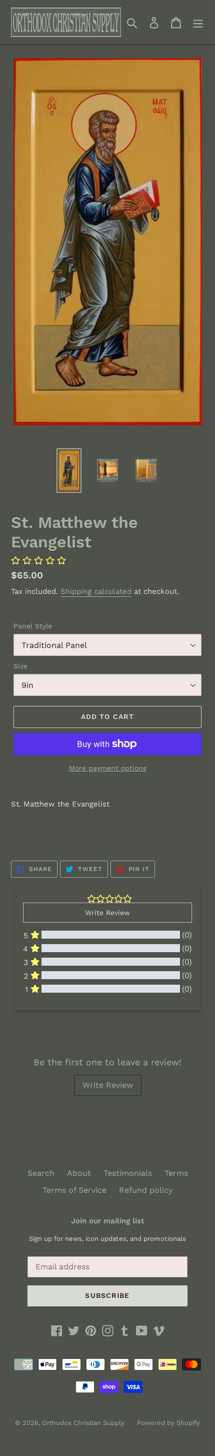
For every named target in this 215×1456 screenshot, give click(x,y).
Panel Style (33, 626)
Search (41, 1173)
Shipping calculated (96, 591)
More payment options (107, 768)
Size (21, 666)
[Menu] (198, 22)
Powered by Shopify (168, 1422)
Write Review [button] (107, 913)
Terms (176, 1173)
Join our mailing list (107, 1220)
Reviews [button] (35, 1026)
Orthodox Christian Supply (83, 1422)
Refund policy (145, 1190)
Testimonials (128, 1173)
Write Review (107, 1085)
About (79, 1173)
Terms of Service (74, 1190)
